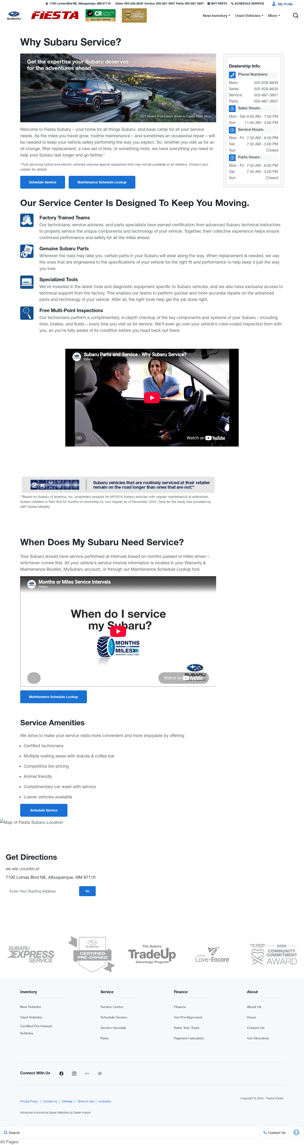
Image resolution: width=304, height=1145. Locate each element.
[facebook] (61, 1073)
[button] (4, 3)
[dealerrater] (100, 1073)
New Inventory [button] (215, 16)
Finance (180, 1007)
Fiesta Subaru (275, 1098)
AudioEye (105, 1101)
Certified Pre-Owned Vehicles (36, 1029)
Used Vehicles (31, 1017)
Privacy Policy (29, 1101)
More (272, 16)
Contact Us (255, 1028)
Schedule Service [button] (42, 182)
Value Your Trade (187, 1028)
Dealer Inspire (81, 1112)
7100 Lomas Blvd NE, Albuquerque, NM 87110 (80, 3)
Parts (104, 1038)
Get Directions (258, 1038)
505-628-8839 (266, 82)
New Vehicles (30, 1007)
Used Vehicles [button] (247, 16)
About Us (254, 1007)
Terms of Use (85, 1101)
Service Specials (113, 1028)
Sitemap (67, 1101)
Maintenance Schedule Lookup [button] (102, 182)
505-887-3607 (266, 95)
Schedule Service (113, 1017)
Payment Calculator (189, 1038)
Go (87, 891)
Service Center (111, 1007)
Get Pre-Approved (188, 1017)
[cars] (87, 1073)
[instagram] (74, 1073)
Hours (251, 1017)
